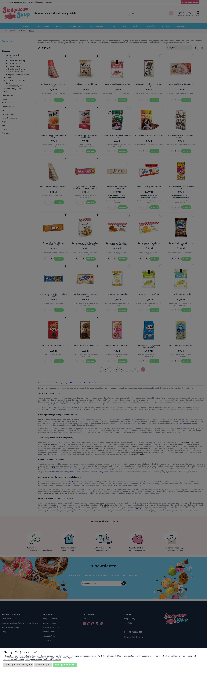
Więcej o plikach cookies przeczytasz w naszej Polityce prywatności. (32, 660)
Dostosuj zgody (43, 664)
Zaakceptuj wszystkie (64, 664)
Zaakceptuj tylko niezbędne (18, 664)
